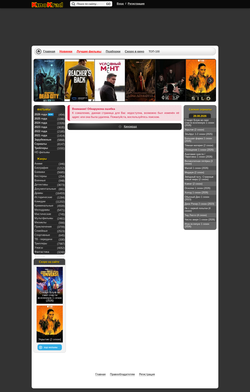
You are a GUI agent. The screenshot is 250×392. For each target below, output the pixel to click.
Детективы (41, 184)
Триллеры (40, 243)
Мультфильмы (43, 218)
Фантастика (41, 251)
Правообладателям (122, 374)
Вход (120, 3)
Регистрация (136, 3)
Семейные (41, 230)
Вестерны (40, 176)
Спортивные (42, 234)
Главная (49, 51)
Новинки (65, 51)
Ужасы (38, 247)
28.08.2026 (199, 116)
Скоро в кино (134, 51)
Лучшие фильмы (89, 51)
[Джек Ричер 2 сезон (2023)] (79, 80)
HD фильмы (42, 152)
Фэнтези (39, 255)
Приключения (43, 226)
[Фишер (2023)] (171, 80)
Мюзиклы (40, 222)
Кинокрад (130, 126)
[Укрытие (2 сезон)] (201, 80)
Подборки (113, 51)
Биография (41, 167)
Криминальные (43, 205)
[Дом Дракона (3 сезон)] (140, 80)
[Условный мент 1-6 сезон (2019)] (110, 80)
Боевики (39, 171)
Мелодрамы (42, 209)
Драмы (38, 192)
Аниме (38, 163)
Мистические (42, 213)
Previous (39, 80)
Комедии (39, 201)
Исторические (43, 197)
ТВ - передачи (43, 239)
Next (210, 80)
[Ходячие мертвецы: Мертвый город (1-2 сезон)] (49, 80)
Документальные (45, 188)
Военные (40, 180)
